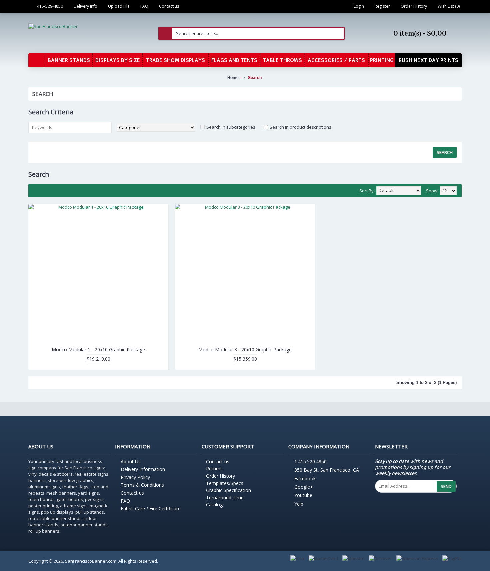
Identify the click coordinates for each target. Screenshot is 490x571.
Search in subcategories (230, 127)
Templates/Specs (224, 483)
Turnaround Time (225, 497)
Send (446, 486)
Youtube (303, 495)
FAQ (125, 501)
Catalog (214, 504)
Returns (214, 468)
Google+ (303, 487)
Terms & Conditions (142, 485)
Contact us (132, 493)
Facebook (305, 478)
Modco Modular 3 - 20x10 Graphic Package (245, 349)
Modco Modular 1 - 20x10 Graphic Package (98, 349)
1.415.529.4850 (310, 461)
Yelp (298, 504)
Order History (220, 476)
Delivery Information (143, 469)
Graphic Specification (228, 490)
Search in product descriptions (300, 127)
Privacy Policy (135, 477)
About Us (131, 461)
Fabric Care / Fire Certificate (151, 508)
